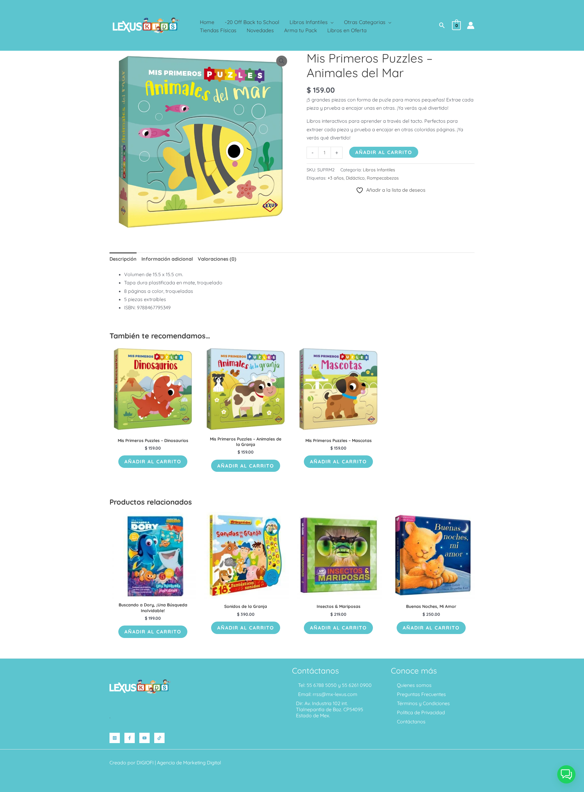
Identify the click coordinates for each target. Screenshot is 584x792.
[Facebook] (129, 738)
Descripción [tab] (123, 259)
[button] (331, 22)
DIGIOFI (145, 762)
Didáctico (355, 178)
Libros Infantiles (379, 170)
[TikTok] (159, 738)
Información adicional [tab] (167, 259)
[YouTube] (144, 738)
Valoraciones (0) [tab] (217, 259)
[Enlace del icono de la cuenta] (470, 25)
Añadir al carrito (383, 152)
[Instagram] (114, 738)
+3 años (336, 178)
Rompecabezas (383, 178)
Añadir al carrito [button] (152, 461)
